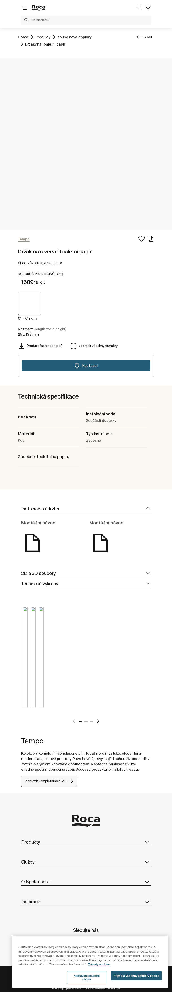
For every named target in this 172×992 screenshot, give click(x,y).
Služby (27, 861)
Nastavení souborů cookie (87, 977)
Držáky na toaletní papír (45, 44)
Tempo (32, 741)
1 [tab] (80, 721)
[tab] (86, 508)
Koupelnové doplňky (74, 37)
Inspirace (30, 901)
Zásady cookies (99, 964)
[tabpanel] (25, 660)
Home (23, 37)
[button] (26, 20)
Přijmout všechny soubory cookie (136, 976)
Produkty (42, 37)
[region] (90, 962)
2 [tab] (86, 721)
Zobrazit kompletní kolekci (45, 781)
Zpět (148, 37)
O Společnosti (36, 881)
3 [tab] (91, 721)
